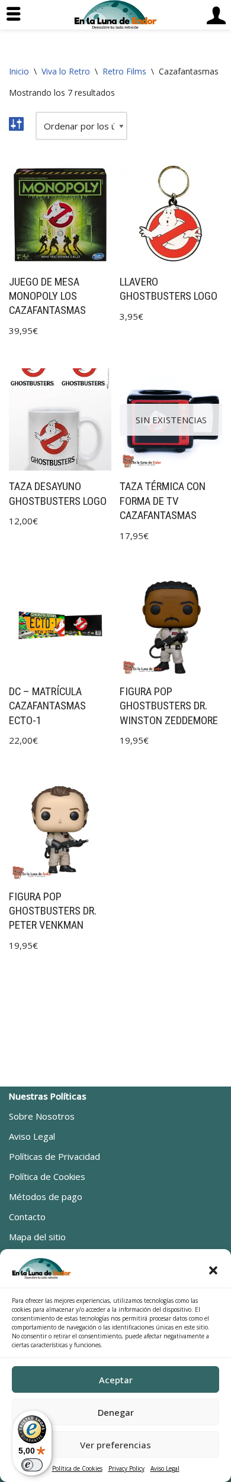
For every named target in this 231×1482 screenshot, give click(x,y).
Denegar (116, 1412)
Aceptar (116, 1380)
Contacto (27, 1216)
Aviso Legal (164, 1468)
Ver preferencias (115, 1445)
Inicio (19, 71)
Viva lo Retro (65, 71)
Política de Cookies (77, 1468)
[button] (213, 1270)
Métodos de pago (45, 1196)
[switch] (32, 1464)
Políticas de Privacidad (54, 1156)
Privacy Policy (126, 1468)
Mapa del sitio (37, 1237)
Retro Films (124, 71)
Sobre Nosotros (42, 1116)
